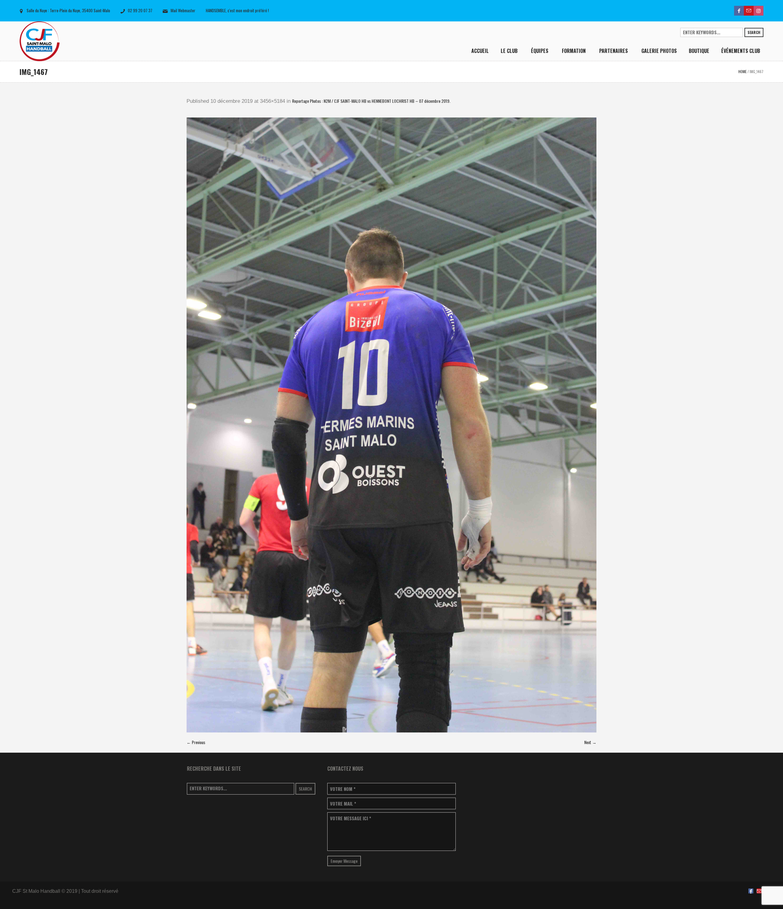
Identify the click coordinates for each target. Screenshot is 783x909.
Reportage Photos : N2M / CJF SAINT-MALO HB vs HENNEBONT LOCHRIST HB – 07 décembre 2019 (370, 101)
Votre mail (343, 803)
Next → (590, 742)
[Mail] (749, 11)
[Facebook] (739, 11)
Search (754, 32)
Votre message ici (350, 818)
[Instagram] (758, 11)
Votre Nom (342, 789)
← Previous (196, 742)
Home (742, 71)
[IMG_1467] (391, 424)
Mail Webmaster (183, 10)
